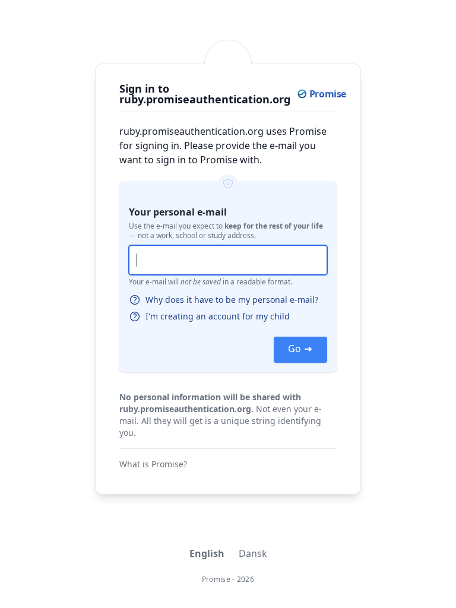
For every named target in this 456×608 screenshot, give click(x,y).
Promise (216, 579)
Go (294, 348)
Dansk (253, 553)
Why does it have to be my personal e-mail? (231, 299)
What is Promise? (153, 464)
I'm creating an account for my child (217, 316)
